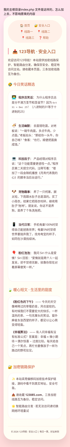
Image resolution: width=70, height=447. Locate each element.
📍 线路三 (27, 38)
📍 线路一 (26, 32)
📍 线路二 (43, 32)
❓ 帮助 (44, 38)
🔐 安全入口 (42, 25)
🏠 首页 (25, 25)
